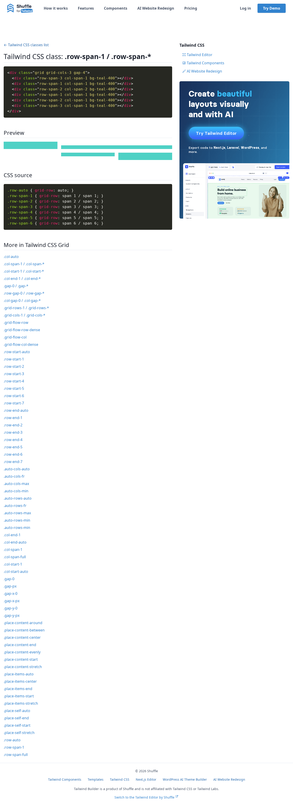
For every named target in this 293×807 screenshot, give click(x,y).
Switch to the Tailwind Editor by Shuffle (144, 797)
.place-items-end (18, 688)
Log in (245, 8)
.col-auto (11, 256)
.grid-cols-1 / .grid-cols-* (24, 315)
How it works (56, 8)
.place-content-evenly (22, 652)
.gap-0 (9, 578)
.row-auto (12, 739)
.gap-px (10, 586)
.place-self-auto (17, 710)
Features (86, 8)
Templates (95, 779)
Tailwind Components (205, 62)
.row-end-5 (13, 447)
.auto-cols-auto (17, 468)
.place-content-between (24, 630)
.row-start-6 (14, 395)
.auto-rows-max (17, 512)
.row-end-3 (13, 432)
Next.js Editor (146, 779)
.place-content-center (22, 637)
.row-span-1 (14, 747)
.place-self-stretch (19, 732)
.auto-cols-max (16, 483)
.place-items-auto (19, 674)
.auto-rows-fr (15, 505)
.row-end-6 (13, 454)
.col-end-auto (15, 542)
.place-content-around (23, 622)
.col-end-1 (12, 534)
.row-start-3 (14, 373)
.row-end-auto (16, 410)
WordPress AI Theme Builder (185, 779)
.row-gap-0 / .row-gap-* (24, 293)
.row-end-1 (13, 417)
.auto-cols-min (16, 490)
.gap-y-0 (10, 608)
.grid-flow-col (15, 337)
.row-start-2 (14, 366)
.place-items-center (20, 681)
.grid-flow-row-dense (22, 329)
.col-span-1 (13, 549)
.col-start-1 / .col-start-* (24, 271)
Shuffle (152, 771)
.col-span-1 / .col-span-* (24, 263)
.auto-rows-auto (18, 498)
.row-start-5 (14, 388)
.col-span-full (15, 556)
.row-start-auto (17, 351)
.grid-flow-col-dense (21, 344)
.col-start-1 (13, 564)
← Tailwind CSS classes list (26, 44)
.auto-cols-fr (14, 476)
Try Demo (271, 8)
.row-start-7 (14, 403)
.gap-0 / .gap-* (16, 285)
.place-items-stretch (21, 703)
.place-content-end (20, 644)
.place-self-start (17, 725)
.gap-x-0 (10, 593)
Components (115, 8)
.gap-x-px (11, 600)
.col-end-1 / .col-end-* (22, 278)
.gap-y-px (11, 615)
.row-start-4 (14, 381)
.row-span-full (16, 754)
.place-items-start (19, 696)
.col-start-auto (16, 571)
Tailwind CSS (119, 779)
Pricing (190, 8)
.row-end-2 (13, 425)
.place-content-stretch (23, 666)
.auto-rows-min (17, 520)
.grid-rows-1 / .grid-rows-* (26, 307)
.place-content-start (21, 659)
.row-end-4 (13, 439)
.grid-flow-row (16, 322)
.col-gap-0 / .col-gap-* (22, 300)
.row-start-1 (14, 359)
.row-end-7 (13, 461)
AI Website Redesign (155, 8)
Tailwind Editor (199, 54)
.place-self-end (16, 717)
